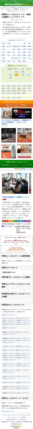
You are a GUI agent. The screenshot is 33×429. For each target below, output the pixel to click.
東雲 (22, 75)
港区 (3, 86)
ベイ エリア (29, 58)
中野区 (19, 91)
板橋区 (24, 91)
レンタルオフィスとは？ (24, 415)
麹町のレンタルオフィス (23, 353)
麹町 (14, 49)
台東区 (3, 88)
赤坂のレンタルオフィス (9, 320)
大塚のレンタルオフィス (9, 372)
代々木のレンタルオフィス (9, 340)
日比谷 (19, 55)
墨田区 (14, 88)
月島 (22, 69)
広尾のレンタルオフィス (9, 342)
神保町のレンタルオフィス (9, 355)
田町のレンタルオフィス (23, 324)
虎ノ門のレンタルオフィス (9, 359)
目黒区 (3, 91)
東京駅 (24, 52)
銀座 (29, 55)
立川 (3, 98)
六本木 (14, 55)
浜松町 (24, 61)
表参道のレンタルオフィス (23, 320)
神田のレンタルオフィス (23, 355)
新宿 (3, 46)
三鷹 (14, 98)
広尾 (8, 55)
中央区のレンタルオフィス (9, 364)
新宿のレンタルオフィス (23, 332)
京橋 (29, 52)
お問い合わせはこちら (8, 411)
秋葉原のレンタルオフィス (9, 353)
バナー (18, 417)
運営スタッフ (15, 419)
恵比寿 (4, 55)
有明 (16, 75)
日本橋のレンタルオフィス (23, 364)
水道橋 (14, 46)
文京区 (29, 88)
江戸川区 (13, 93)
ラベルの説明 (28, 169)
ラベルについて (11, 417)
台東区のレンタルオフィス (9, 376)
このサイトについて (12, 415)
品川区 (8, 88)
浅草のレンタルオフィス (9, 378)
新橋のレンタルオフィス (9, 322)
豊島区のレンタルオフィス (9, 370)
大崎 (8, 61)
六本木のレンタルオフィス (23, 322)
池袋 (3, 43)
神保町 (19, 49)
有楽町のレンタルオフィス (23, 357)
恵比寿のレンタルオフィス (23, 340)
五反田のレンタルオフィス (9, 388)
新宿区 (24, 86)
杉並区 (8, 91)
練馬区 (19, 93)
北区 (29, 91)
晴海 (16, 72)
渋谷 (3, 52)
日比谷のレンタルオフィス (9, 357)
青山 (14, 52)
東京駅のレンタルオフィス (23, 346)
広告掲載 (23, 417)
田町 (19, 61)
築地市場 (10, 69)
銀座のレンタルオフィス (23, 366)
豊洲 (22, 72)
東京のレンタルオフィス (18, 7)
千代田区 (8, 86)
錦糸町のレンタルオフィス (23, 382)
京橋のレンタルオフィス (9, 366)
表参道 (9, 52)
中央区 (14, 86)
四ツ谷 (9, 46)
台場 (10, 75)
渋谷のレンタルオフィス (23, 338)
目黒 (3, 58)
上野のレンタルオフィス (23, 376)
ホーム (4, 415)
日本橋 (29, 49)
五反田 (4, 61)
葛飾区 (24, 93)
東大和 (19, 98)
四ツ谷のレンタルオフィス (9, 334)
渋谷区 (19, 86)
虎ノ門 (19, 58)
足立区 (8, 93)
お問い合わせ (23, 419)
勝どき (16, 69)
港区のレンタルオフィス (9, 318)
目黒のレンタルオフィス (23, 393)
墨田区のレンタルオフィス (9, 382)
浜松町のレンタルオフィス (9, 328)
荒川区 (3, 93)
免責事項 (8, 419)
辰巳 (29, 75)
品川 (14, 61)
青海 (10, 78)
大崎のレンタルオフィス (23, 388)
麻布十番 (14, 58)
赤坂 (19, 52)
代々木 (4, 49)
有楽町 (24, 55)
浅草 (29, 43)
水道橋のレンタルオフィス (9, 350)
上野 (24, 43)
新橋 (24, 58)
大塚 (8, 43)
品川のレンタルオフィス (23, 386)
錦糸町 (29, 46)
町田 (8, 98)
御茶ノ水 (19, 46)
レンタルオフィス (5, 7)
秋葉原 (24, 46)
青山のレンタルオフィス (23, 318)
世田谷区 (13, 91)
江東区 (19, 88)
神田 (24, 49)
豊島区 (29, 86)
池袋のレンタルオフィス (23, 370)
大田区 (24, 88)
